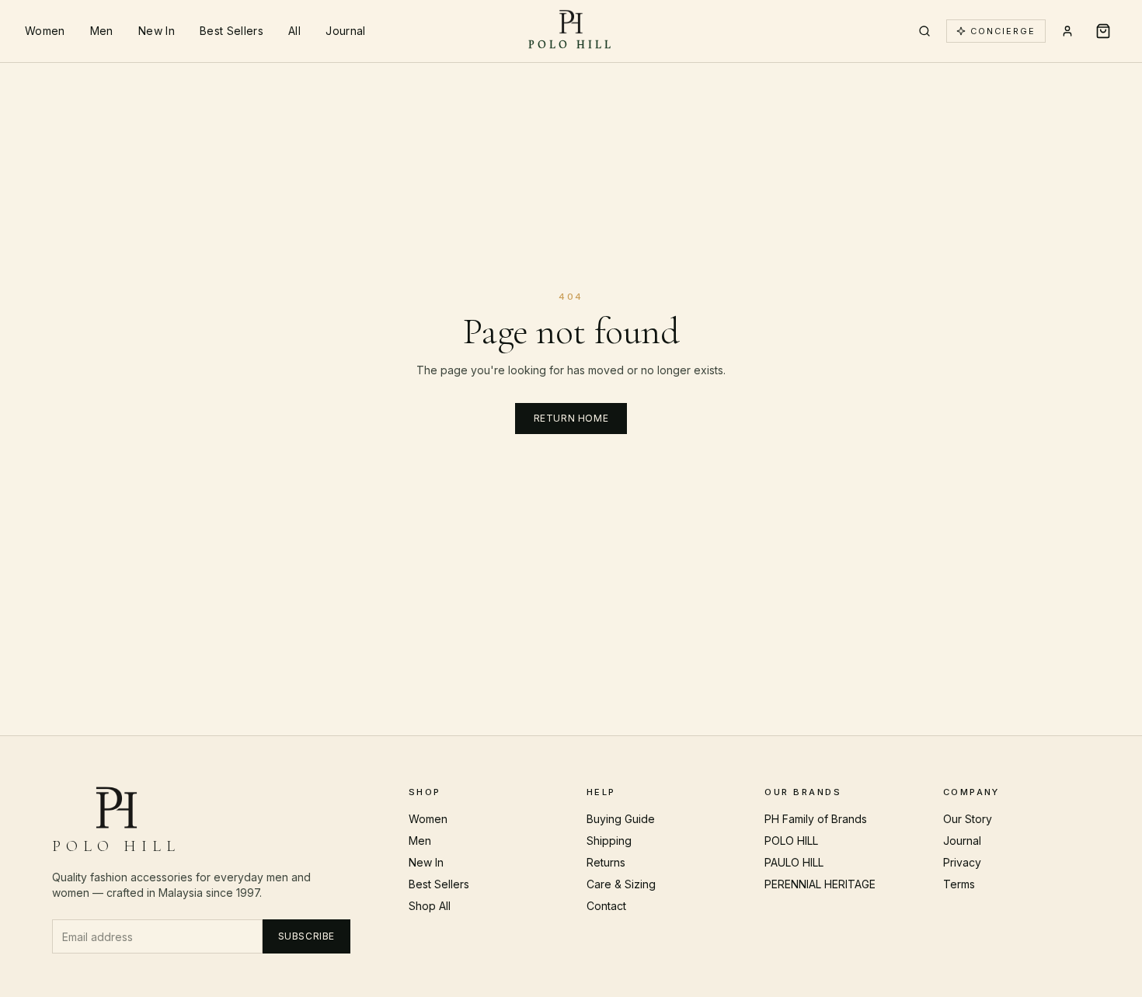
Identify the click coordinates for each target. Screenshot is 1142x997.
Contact (606, 905)
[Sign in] (1067, 31)
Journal (345, 30)
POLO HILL (791, 840)
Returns (606, 862)
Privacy (962, 862)
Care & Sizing (621, 884)
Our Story (967, 818)
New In (156, 30)
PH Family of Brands (815, 818)
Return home (571, 418)
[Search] (924, 31)
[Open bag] (1103, 31)
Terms (959, 884)
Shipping (609, 840)
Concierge (1003, 31)
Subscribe (306, 936)
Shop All (430, 905)
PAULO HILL (793, 862)
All (294, 30)
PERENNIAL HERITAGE (820, 884)
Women (45, 30)
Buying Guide (621, 818)
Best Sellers (231, 30)
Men (101, 30)
